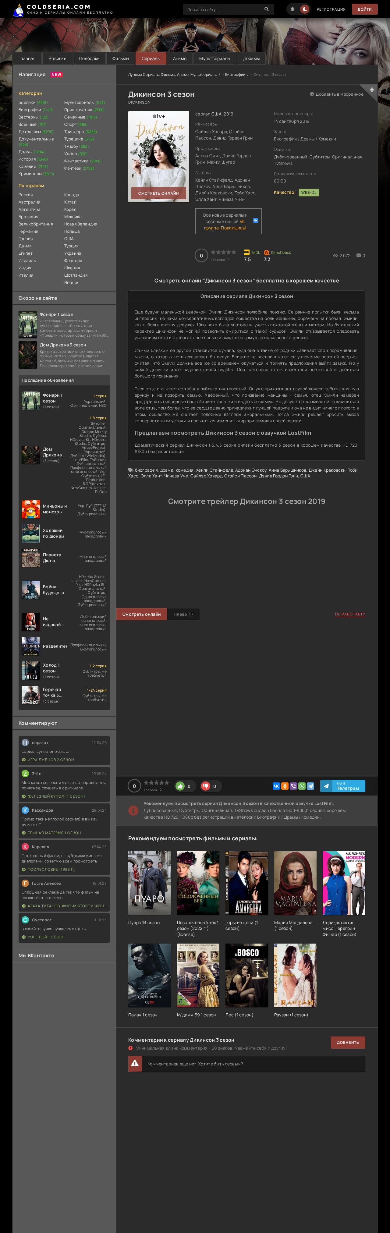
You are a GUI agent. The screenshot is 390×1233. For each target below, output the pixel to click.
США (69, 238)
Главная (27, 58)
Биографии (36, 109)
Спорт (76, 124)
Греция (26, 238)
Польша (72, 231)
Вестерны (34, 117)
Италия (26, 275)
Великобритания (36, 224)
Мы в (348, 786)
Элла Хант (151, 476)
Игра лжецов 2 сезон (51, 759)
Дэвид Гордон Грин (278, 476)
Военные (33, 124)
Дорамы (251, 58)
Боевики (33, 102)
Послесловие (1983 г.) (52, 869)
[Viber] (293, 786)
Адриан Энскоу (251, 470)
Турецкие (79, 139)
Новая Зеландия (81, 224)
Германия (28, 231)
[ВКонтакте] (276, 786)
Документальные (36, 141)
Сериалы (151, 58)
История (33, 159)
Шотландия (76, 275)
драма (166, 470)
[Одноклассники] (285, 786)
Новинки (57, 58)
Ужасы (76, 153)
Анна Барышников (287, 470)
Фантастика (83, 161)
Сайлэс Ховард (206, 476)
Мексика (73, 216)
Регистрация (331, 9)
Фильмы (120, 58)
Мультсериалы (214, 58)
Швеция (72, 268)
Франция (73, 260)
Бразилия (28, 216)
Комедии (33, 166)
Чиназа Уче (176, 476)
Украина (73, 253)
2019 (228, 114)
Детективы (36, 131)
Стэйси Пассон (240, 476)
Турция (71, 246)
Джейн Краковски (327, 470)
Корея (70, 209)
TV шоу (76, 146)
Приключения (84, 109)
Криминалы (37, 173)
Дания (25, 246)
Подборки (89, 58)
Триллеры (81, 131)
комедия (185, 470)
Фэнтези (79, 168)
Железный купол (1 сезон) (56, 796)
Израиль (27, 260)
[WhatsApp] (302, 786)
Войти (365, 9)
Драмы (32, 151)
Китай (70, 202)
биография (146, 470)
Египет (26, 253)
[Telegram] (310, 786)
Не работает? (350, 614)
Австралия (30, 202)
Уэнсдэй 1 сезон (46, 937)
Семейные (81, 117)
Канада (72, 194)
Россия (26, 194)
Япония (72, 282)
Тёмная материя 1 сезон (54, 832)
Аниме (179, 58)
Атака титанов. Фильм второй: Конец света (67, 906)
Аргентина (30, 209)
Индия (25, 268)
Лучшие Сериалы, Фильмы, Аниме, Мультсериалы (172, 74)
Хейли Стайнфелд (214, 470)
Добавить (348, 1042)
